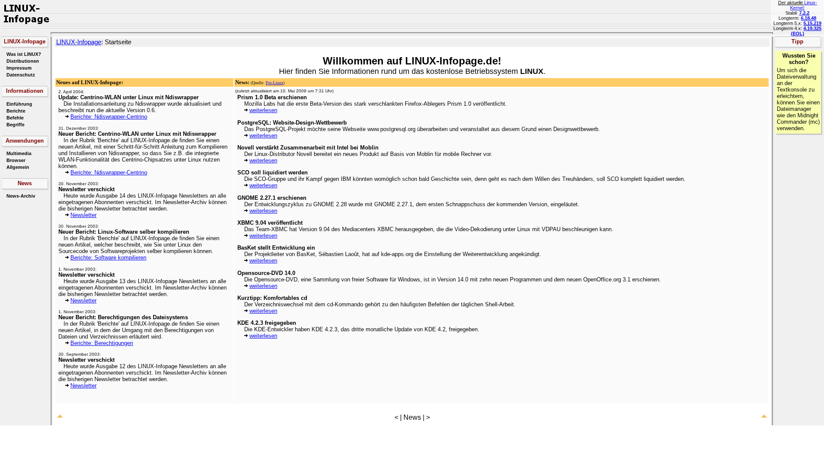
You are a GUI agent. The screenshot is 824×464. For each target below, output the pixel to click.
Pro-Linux (274, 82)
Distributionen (22, 61)
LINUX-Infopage (78, 42)
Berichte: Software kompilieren (108, 257)
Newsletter (83, 215)
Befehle (15, 117)
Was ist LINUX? (23, 54)
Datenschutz (20, 74)
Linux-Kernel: (803, 5)
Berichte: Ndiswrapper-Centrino (108, 116)
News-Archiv (20, 195)
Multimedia (18, 153)
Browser (15, 160)
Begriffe (15, 124)
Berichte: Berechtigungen (101, 343)
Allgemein (17, 167)
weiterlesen (263, 110)
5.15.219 (812, 23)
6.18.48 (808, 18)
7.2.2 (804, 12)
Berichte (15, 110)
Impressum (19, 67)
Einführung (19, 104)
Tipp (797, 41)
